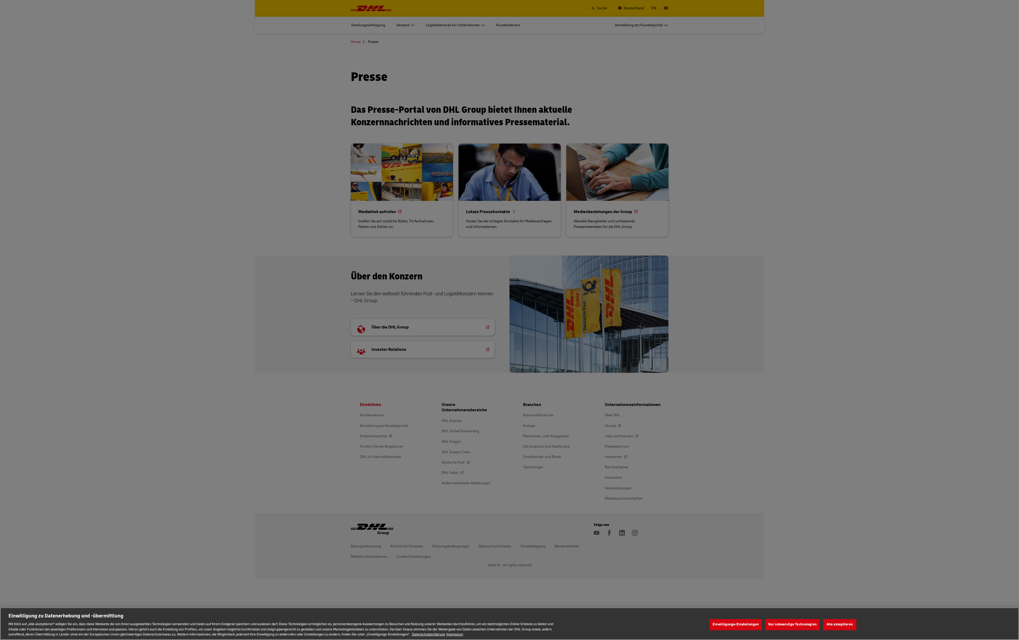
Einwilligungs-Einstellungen (736, 624)
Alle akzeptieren (840, 624)
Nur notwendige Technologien (792, 624)
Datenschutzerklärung (428, 634)
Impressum (454, 634)
